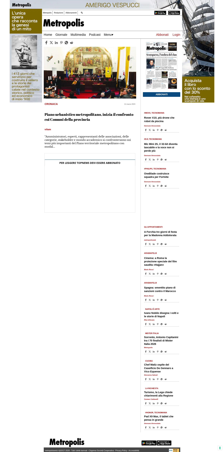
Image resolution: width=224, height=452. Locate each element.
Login (176, 34)
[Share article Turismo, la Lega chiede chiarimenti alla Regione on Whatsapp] (162, 403)
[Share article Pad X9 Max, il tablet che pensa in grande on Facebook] (146, 427)
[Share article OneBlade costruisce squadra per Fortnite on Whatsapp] (162, 186)
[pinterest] (61, 42)
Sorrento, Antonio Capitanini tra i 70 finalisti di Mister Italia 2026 (161, 340)
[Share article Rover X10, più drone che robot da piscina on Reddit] (165, 130)
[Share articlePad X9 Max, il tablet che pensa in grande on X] (150, 427)
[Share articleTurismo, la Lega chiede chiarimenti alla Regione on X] (150, 403)
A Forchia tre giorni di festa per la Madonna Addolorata (160, 233)
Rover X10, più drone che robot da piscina (159, 119)
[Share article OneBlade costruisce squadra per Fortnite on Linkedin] (154, 186)
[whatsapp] (66, 42)
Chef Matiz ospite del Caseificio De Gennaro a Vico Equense (158, 368)
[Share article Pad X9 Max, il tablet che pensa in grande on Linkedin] (154, 427)
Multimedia (78, 34)
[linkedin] (56, 42)
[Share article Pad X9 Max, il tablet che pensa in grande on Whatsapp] (162, 427)
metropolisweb (150, 240)
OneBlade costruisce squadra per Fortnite (156, 175)
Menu (108, 34)
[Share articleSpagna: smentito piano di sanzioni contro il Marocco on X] (150, 300)
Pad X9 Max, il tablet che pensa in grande (158, 418)
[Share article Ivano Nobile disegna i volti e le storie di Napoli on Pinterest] (158, 324)
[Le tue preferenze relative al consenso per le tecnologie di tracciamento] (220, 448)
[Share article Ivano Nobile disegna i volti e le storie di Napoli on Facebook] (146, 324)
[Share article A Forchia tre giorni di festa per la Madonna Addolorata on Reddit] (165, 244)
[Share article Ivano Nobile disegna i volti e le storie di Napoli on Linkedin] (154, 324)
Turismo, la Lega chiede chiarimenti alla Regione (158, 394)
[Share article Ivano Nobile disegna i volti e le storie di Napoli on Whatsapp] (162, 324)
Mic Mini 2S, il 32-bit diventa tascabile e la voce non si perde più (160, 147)
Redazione (58, 13)
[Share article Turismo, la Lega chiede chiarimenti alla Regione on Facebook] (146, 403)
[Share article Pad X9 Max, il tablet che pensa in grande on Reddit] (165, 427)
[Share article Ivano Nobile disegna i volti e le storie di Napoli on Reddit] (165, 324)
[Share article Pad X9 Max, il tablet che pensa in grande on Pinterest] (158, 427)
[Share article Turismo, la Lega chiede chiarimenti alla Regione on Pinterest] (158, 403)
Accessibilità (134, 451)
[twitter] (51, 42)
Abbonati (162, 34)
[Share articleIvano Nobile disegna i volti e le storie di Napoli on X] (150, 324)
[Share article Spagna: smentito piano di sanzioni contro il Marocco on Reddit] (165, 300)
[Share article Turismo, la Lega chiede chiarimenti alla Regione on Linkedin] (154, 403)
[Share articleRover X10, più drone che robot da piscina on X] (150, 130)
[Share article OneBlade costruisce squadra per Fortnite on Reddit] (165, 186)
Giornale (61, 34)
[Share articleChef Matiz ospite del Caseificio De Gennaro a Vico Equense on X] (150, 379)
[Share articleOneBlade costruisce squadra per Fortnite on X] (150, 186)
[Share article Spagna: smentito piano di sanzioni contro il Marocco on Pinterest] (158, 300)
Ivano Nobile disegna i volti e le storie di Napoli (161, 315)
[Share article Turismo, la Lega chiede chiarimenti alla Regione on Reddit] (165, 403)
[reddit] (71, 42)
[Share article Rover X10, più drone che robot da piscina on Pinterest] (158, 130)
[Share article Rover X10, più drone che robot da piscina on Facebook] (146, 130)
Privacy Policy (121, 451)
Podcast (95, 34)
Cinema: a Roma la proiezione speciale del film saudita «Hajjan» (160, 261)
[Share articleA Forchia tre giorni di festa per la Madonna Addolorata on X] (150, 244)
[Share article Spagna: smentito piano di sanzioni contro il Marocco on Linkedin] (154, 300)
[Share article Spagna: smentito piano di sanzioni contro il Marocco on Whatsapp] (162, 300)
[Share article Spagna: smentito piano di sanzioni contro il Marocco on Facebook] (146, 300)
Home (48, 34)
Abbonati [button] (162, 94)
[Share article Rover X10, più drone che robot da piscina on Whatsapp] (162, 130)
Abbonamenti (71, 13)
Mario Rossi (149, 269)
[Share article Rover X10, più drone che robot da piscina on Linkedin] (154, 130)
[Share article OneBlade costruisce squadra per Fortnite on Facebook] (146, 186)
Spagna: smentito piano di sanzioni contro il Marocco (160, 289)
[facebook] (46, 42)
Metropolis (47, 13)
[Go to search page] (81, 12)
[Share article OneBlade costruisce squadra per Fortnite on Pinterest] (158, 186)
